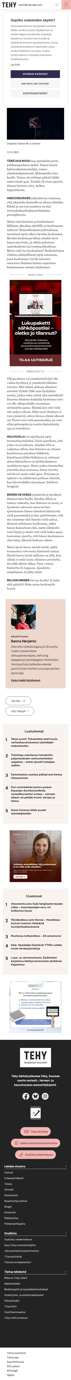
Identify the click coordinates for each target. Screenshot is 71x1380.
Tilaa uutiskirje (39, 1132)
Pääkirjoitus (11, 1218)
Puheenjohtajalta (14, 1224)
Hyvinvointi (11, 1195)
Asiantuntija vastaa (15, 1201)
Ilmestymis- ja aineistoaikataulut (24, 1295)
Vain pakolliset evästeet (35, 84)
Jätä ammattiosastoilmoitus (21, 1251)
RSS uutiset (13, 1366)
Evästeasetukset (35, 93)
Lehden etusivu (14, 1166)
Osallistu (10, 1233)
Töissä (8, 1184)
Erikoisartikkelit (14, 1178)
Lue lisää (15, 64)
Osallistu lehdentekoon (39, 1155)
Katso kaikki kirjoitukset (25, 680)
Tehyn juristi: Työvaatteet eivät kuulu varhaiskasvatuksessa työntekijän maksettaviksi (34, 742)
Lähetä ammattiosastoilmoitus (38, 1143)
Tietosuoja (12, 1357)
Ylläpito (11, 1375)
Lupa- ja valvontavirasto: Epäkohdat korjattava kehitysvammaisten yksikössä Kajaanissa (36, 961)
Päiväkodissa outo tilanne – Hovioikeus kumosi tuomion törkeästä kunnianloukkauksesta (35, 923)
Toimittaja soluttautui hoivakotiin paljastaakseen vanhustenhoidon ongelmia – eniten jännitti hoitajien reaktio (33, 760)
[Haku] (56, 4)
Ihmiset (9, 1190)
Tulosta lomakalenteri (17, 1262)
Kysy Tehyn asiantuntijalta (20, 1245)
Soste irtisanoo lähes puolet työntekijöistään (28, 811)
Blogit (8, 1207)
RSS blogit (12, 1371)
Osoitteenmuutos (15, 1312)
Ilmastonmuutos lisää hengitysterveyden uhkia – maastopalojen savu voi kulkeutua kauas (37, 907)
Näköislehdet (12, 1284)
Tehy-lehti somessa (16, 1318)
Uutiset (8, 1172)
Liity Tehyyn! (18, 711)
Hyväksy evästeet (35, 74)
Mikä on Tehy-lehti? (15, 1278)
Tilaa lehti (10, 1306)
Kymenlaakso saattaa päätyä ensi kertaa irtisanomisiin (36, 776)
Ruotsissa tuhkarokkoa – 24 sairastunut (36, 936)
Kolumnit (10, 1212)
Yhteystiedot (11, 1301)
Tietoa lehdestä (15, 1272)
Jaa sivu (15, 701)
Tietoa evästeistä (16, 1353)
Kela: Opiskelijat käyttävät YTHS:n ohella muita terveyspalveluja (36, 946)
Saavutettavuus (15, 1362)
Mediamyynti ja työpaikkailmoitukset (26, 1289)
